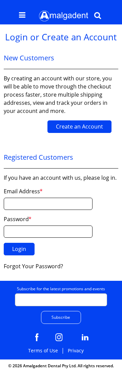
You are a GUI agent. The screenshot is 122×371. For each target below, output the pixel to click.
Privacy (76, 350)
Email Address (22, 191)
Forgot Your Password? (33, 266)
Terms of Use (43, 350)
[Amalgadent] (63, 16)
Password (16, 219)
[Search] (97, 16)
